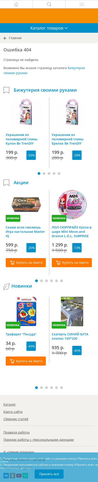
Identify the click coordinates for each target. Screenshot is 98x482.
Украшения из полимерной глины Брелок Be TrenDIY (67, 139)
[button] (39, 173)
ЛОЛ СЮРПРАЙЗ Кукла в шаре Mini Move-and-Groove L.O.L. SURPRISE (71, 231)
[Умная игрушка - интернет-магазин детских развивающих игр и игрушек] (49, 15)
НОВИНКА (13, 218)
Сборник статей (15, 419)
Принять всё (49, 474)
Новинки (21, 286)
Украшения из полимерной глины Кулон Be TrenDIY (21, 139)
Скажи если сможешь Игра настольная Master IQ (25, 231)
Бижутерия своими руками (45, 90)
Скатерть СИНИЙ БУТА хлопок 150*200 (70, 336)
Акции (21, 182)
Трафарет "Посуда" (21, 334)
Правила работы (16, 432)
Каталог (9, 404)
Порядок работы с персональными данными (38, 439)
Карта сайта (13, 411)
